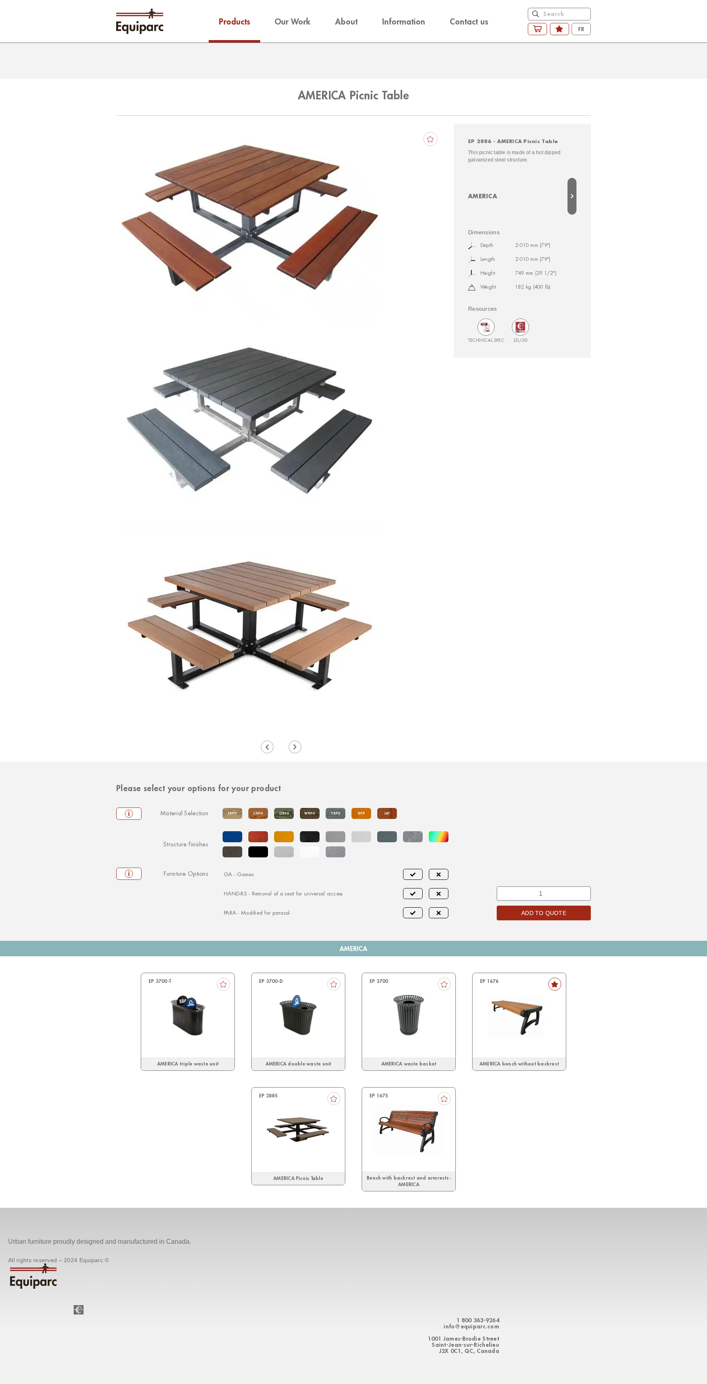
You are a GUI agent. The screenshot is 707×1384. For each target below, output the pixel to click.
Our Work (293, 21)
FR (581, 29)
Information (403, 21)
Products (234, 21)
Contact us (469, 21)
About (346, 21)
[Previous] (267, 747)
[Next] (295, 747)
